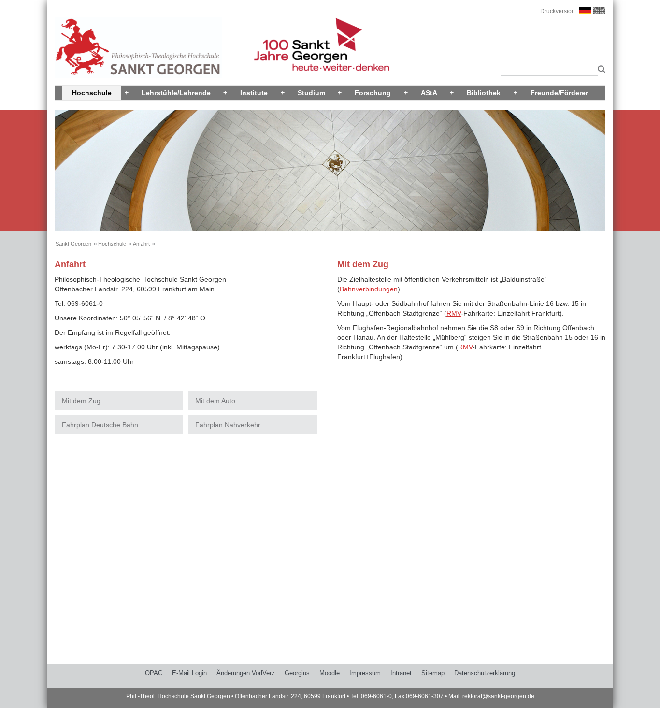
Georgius (297, 673)
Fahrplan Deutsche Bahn (100, 425)
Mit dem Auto (215, 401)
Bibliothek (484, 93)
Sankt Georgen (73, 243)
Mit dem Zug (81, 401)
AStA (429, 93)
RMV (453, 313)
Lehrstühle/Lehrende (176, 93)
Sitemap (433, 673)
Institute (254, 93)
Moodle (329, 673)
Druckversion (557, 11)
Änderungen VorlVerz (245, 673)
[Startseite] (138, 46)
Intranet (401, 673)
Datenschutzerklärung (484, 673)
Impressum (365, 673)
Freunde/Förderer (559, 93)
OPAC (153, 673)
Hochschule (92, 93)
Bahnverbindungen (369, 289)
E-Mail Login (189, 673)
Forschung (373, 93)
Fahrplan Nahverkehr (227, 425)
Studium (311, 93)
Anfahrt (141, 243)
